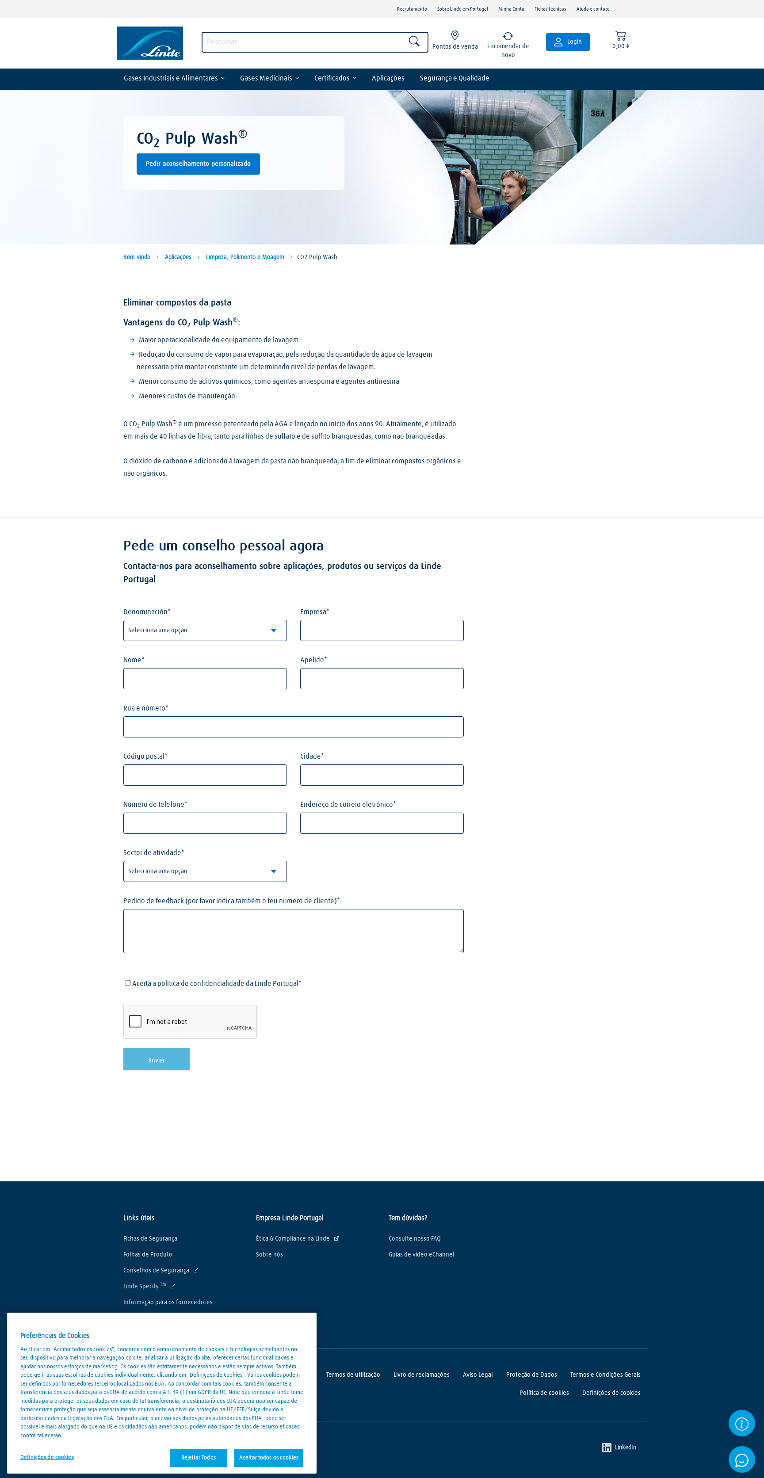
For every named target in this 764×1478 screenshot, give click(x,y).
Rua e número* (145, 708)
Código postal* (145, 756)
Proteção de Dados (531, 1375)
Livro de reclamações (421, 1375)
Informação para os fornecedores (168, 1302)
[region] (162, 1393)
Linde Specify (144, 1286)
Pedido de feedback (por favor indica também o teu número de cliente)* (231, 901)
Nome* (134, 660)
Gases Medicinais (266, 78)
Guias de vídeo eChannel (422, 1255)
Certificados (332, 78)
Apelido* (313, 660)
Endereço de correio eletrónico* (348, 804)
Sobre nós (269, 1255)
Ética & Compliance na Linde (293, 1239)
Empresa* (314, 611)
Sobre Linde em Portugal (462, 9)
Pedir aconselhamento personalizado (198, 163)
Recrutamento (412, 9)
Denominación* (147, 611)
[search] (315, 42)
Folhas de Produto (147, 1255)
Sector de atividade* (153, 852)
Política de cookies (544, 1393)
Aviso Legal (478, 1375)
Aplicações (388, 78)
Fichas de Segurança (150, 1239)
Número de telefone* (155, 804)
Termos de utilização (353, 1375)
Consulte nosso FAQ (415, 1239)
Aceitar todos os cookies (268, 1458)
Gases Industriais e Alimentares (171, 78)
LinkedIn (625, 1448)
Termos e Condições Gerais (605, 1375)
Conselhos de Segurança (156, 1271)
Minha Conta (511, 9)
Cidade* (312, 756)
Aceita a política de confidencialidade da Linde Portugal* (217, 983)
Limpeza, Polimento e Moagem (244, 257)
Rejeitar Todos (198, 1458)
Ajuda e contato (593, 9)
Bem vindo (136, 257)
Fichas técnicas (550, 9)
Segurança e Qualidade (454, 78)
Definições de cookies (611, 1393)
